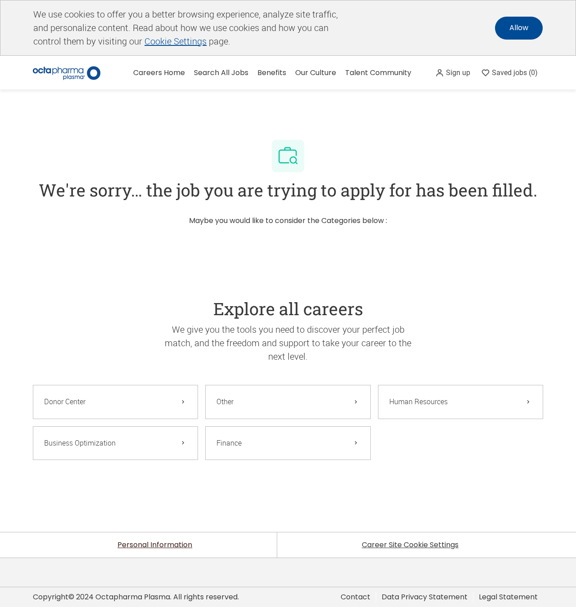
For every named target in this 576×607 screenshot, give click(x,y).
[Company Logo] (66, 72)
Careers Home (159, 72)
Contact (355, 597)
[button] (452, 72)
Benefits (271, 72)
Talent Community (378, 72)
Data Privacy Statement (425, 597)
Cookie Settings (175, 41)
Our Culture (315, 72)
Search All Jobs (221, 72)
